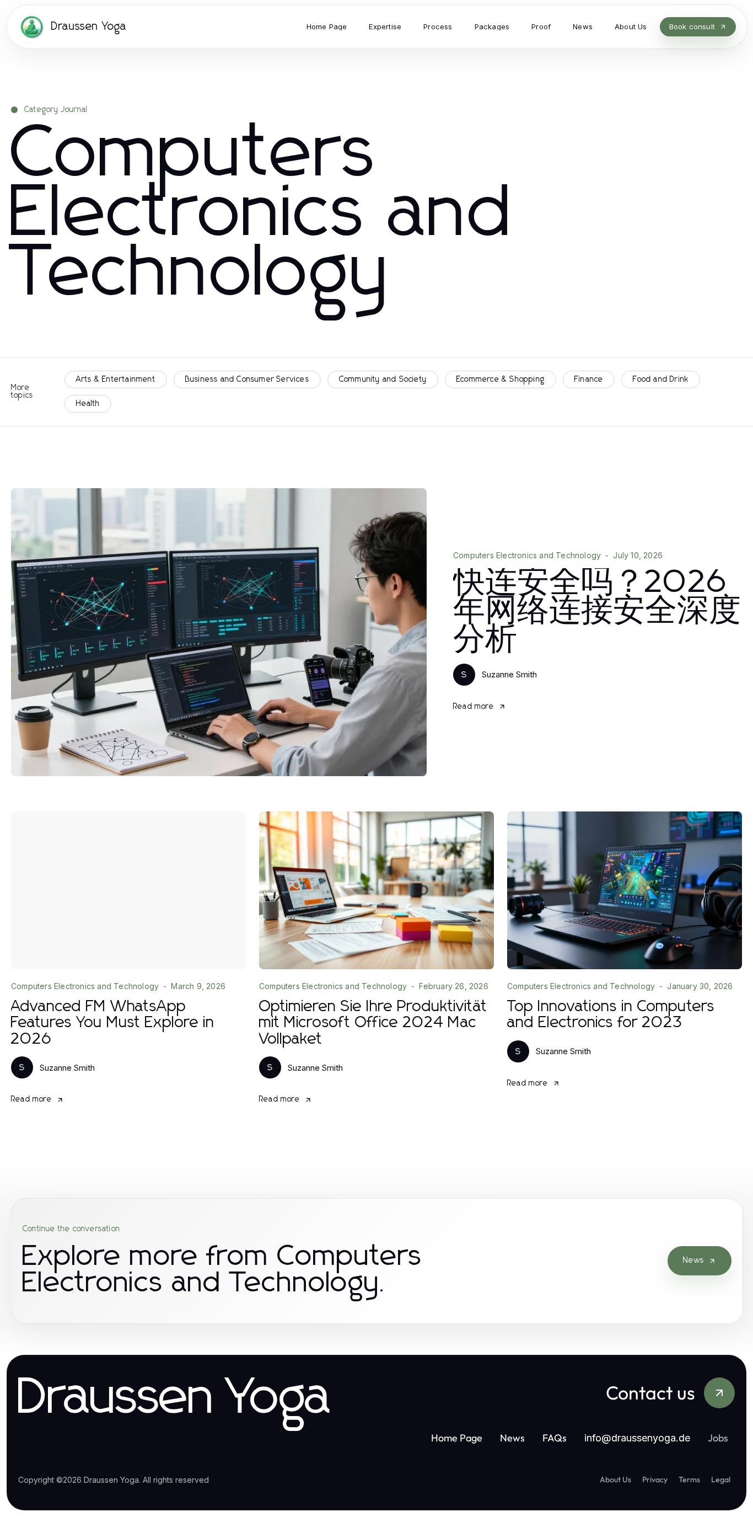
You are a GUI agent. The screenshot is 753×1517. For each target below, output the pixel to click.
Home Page (456, 1437)
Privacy (655, 1479)
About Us (615, 1479)
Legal (720, 1479)
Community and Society (383, 379)
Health (88, 404)
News (693, 1260)
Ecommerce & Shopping (500, 379)
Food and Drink (661, 379)
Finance (588, 379)
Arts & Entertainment (115, 379)
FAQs (554, 1437)
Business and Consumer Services (247, 379)
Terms (689, 1479)
